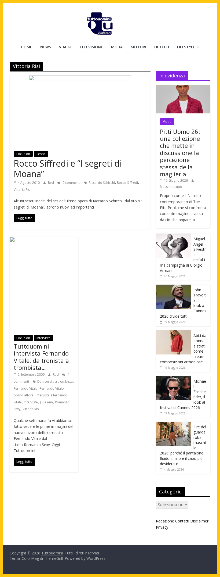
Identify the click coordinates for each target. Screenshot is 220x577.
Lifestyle (186, 46)
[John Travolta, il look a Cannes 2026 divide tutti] (173, 287)
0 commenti (71, 182)
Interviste (43, 338)
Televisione (91, 46)
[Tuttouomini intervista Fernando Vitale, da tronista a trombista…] (44, 240)
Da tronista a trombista (55, 381)
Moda (117, 46)
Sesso (40, 154)
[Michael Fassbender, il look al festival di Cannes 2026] (173, 378)
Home (26, 46)
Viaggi (65, 46)
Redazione (165, 521)
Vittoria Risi (22, 189)
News (45, 46)
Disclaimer (199, 521)
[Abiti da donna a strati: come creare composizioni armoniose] (173, 333)
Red (51, 182)
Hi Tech (161, 46)
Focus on (23, 154)
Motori (138, 46)
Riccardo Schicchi (102, 182)
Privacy (162, 527)
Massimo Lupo (171, 186)
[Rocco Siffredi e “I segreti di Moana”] (80, 79)
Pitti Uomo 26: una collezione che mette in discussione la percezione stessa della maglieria (180, 152)
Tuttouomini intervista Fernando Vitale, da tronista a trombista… (41, 356)
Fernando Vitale (26, 388)
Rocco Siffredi (127, 182)
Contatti (182, 521)
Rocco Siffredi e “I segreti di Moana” (68, 168)
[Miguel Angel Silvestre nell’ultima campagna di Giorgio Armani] (173, 236)
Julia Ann (46, 402)
